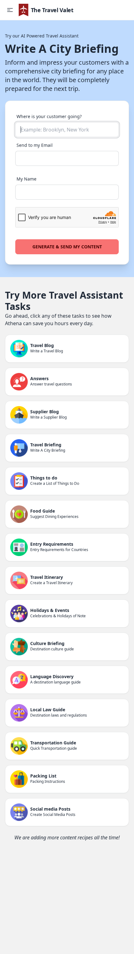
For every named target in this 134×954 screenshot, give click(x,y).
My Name (26, 179)
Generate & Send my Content (67, 247)
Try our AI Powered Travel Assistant (42, 36)
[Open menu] (9, 9)
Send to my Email (35, 145)
